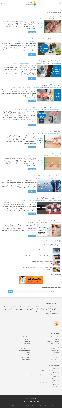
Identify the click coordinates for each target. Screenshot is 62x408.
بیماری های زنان (39, 87)
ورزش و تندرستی (38, 178)
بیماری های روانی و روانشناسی (32, 63)
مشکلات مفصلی (55, 346)
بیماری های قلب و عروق (25, 346)
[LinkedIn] (31, 402)
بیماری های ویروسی (54, 359)
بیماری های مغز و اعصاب (24, 337)
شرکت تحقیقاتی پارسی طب (54, 178)
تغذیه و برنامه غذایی (54, 337)
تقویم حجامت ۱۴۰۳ (55, 131)
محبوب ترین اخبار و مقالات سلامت (51, 245)
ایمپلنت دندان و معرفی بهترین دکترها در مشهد (48, 198)
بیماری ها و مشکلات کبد (24, 350)
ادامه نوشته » (32, 32)
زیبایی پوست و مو (55, 339)
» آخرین (41, 240)
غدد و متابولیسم (55, 352)
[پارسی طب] (31, 3)
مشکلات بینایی (27, 355)
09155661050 (48, 313)
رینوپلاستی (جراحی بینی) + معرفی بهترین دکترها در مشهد (46, 220)
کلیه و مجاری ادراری (25, 348)
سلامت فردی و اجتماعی (53, 343)
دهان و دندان (31, 200)
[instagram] (27, 402)
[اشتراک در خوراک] (1, 13)
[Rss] (38, 402)
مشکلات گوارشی (26, 343)
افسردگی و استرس (42, 63)
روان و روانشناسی (55, 350)
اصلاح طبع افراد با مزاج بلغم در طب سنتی (42, 249)
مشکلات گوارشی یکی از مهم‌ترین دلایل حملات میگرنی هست (45, 107)
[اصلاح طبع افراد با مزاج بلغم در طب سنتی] (56, 250)
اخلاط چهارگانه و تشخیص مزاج (36, 41)
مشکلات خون (27, 352)
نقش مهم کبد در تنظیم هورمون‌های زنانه (50, 85)
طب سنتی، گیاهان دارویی (53, 341)
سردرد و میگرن (24, 109)
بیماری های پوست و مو (53, 357)
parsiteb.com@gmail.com (55, 41)
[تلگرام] (24, 402)
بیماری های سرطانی (25, 339)
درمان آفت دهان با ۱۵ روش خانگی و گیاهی (42, 261)
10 (46, 241)
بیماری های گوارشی (38, 109)
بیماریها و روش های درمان (23, 87)
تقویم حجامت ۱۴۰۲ (56, 153)
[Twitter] (34, 402)
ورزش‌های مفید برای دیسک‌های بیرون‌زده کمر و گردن (47, 176)
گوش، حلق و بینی (55, 348)
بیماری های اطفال (26, 359)
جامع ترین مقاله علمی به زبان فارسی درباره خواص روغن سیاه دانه (37, 267)
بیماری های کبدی (32, 87)
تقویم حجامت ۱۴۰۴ (55, 16)
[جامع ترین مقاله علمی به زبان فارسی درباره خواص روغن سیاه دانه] (56, 269)
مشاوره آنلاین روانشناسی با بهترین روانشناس (49, 61)
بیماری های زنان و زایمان (24, 357)
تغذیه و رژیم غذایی (26, 41)
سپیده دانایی (57, 19)
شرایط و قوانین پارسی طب (54, 315)
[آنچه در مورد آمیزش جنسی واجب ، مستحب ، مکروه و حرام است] (56, 256)
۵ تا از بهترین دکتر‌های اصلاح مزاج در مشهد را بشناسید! (46, 39)
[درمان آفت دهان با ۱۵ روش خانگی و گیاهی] (56, 263)
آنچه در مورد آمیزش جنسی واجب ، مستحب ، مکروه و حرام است (37, 255)
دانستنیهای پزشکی (43, 19)
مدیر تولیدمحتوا (57, 63)
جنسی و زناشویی (55, 355)
